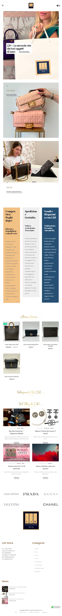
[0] (59, 5)
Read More (16, 442)
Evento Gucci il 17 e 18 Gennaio (16, 599)
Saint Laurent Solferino (12, 376)
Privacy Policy (23, 612)
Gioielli (52, 428)
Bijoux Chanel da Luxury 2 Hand (17, 593)
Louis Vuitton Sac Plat (11, 344)
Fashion (19, 463)
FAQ (16, 612)
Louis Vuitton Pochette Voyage (50, 345)
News (22, 428)
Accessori (46, 428)
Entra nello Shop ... (11, 94)
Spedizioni (44, 612)
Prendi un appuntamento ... (14, 191)
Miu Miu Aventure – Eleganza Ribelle (17, 587)
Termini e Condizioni (34, 612)
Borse (18, 428)
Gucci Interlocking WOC (31, 344)
